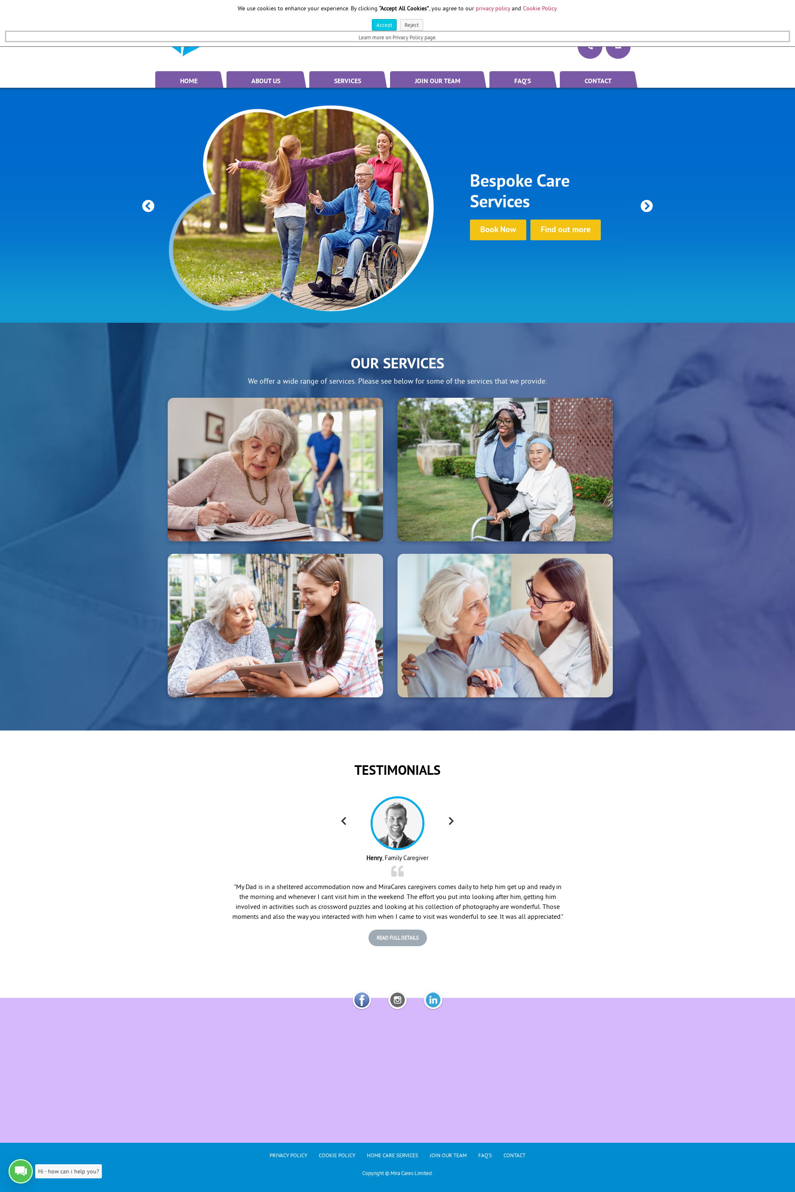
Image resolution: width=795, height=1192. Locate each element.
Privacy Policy (288, 1155)
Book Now (498, 229)
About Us (265, 81)
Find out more (565, 229)
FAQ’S (522, 81)
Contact (598, 81)
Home (189, 81)
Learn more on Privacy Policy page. (398, 37)
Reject (412, 25)
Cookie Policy (337, 1155)
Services (347, 81)
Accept (384, 25)
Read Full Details (398, 938)
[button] (148, 206)
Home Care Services (392, 1155)
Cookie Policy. (540, 8)
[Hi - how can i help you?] (20, 1171)
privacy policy (493, 8)
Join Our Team (437, 81)
